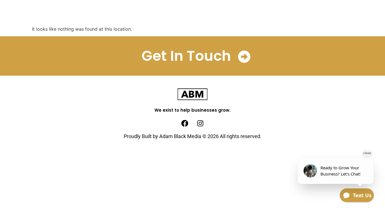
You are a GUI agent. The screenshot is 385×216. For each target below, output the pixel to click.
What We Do (124, 13)
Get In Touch (186, 56)
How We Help (168, 13)
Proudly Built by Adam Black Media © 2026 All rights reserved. (193, 136)
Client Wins (256, 13)
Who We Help (213, 13)
